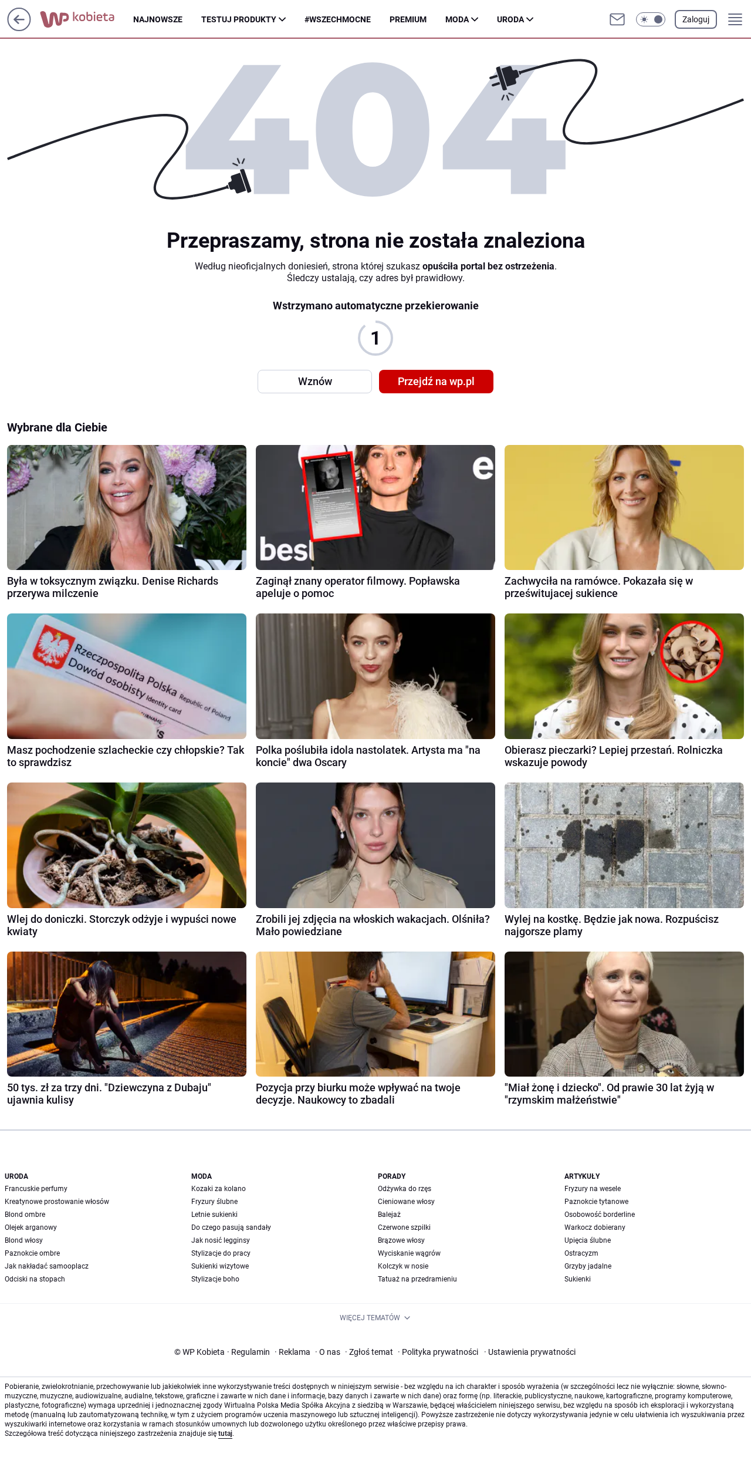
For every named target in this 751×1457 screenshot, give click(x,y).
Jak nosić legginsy (220, 1240)
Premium (408, 19)
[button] (650, 19)
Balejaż (389, 1214)
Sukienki (577, 1279)
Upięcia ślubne (587, 1240)
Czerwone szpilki (404, 1227)
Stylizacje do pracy (221, 1253)
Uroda (510, 19)
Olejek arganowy (31, 1227)
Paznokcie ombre (32, 1253)
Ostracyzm (581, 1253)
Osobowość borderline (599, 1214)
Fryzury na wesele (592, 1189)
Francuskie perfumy (36, 1189)
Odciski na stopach (35, 1279)
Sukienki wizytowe (220, 1266)
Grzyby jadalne (587, 1266)
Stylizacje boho (215, 1279)
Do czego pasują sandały (231, 1227)
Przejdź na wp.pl (436, 381)
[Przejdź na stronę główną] (19, 27)
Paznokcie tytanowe (596, 1202)
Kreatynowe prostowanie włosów (57, 1202)
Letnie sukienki (214, 1214)
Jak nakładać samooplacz (47, 1266)
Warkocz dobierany (594, 1227)
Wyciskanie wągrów (409, 1253)
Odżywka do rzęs (404, 1189)
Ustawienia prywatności (530, 1352)
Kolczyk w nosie (403, 1266)
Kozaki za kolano (218, 1189)
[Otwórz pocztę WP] (617, 19)
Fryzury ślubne (214, 1202)
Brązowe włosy (401, 1240)
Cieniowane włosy (406, 1202)
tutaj (225, 1433)
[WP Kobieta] (86, 19)
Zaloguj (695, 19)
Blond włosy (24, 1240)
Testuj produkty (238, 19)
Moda (457, 19)
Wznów (315, 381)
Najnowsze (157, 19)
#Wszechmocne (338, 19)
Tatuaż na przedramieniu (417, 1279)
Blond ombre (25, 1214)
